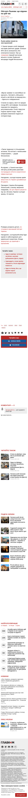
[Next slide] (26, 7)
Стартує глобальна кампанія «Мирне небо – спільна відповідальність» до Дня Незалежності (18, 726)
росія (5, 325)
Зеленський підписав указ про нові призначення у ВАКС (12, 693)
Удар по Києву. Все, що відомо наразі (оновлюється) (13, 271)
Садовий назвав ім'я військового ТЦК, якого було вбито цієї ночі (18, 530)
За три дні (11, 625)
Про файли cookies (5, 794)
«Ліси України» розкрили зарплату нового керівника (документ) (12, 680)
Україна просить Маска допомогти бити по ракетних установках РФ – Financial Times (13, 700)
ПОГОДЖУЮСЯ (21, 795)
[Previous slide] (24, 7)
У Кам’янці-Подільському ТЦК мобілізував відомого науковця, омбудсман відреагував (17, 661)
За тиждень (4, 625)
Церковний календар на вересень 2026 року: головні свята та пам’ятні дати (16, 645)
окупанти (11, 325)
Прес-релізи (7, 719)
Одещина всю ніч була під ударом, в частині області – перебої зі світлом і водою (18, 540)
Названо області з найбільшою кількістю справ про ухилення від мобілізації (16, 653)
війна (16, 325)
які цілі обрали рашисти (17, 190)
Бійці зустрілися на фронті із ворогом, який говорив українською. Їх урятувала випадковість (17, 668)
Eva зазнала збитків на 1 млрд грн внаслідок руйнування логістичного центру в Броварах (12, 686)
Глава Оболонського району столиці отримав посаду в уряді (13, 713)
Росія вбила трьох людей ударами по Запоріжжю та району (18, 566)
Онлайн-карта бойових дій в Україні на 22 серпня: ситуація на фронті (17, 631)
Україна (3, 327)
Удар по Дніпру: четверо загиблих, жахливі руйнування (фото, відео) (14, 256)
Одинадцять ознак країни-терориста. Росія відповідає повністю (15, 263)
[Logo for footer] (7, 743)
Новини (4, 676)
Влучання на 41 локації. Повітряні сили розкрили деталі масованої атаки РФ (18, 549)
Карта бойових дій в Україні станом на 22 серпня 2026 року (17, 557)
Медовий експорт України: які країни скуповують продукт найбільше (13, 707)
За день (18, 625)
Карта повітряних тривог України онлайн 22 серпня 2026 (17, 637)
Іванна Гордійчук (5, 16)
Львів (20, 325)
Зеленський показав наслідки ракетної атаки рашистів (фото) (18, 475)
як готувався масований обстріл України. (11, 229)
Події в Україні (7, 514)
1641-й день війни (6, 7)
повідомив (4, 55)
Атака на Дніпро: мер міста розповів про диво (18, 455)
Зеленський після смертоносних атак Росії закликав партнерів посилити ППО (17, 520)
